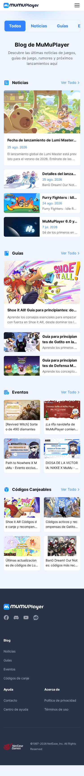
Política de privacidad (60, 700)
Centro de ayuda (16, 709)
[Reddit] (36, 617)
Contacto (10, 700)
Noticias (39, 26)
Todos (15, 26)
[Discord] (16, 617)
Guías (62, 26)
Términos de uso (56, 709)
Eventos (9, 669)
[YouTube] (26, 617)
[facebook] (6, 617)
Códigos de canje (16, 678)
